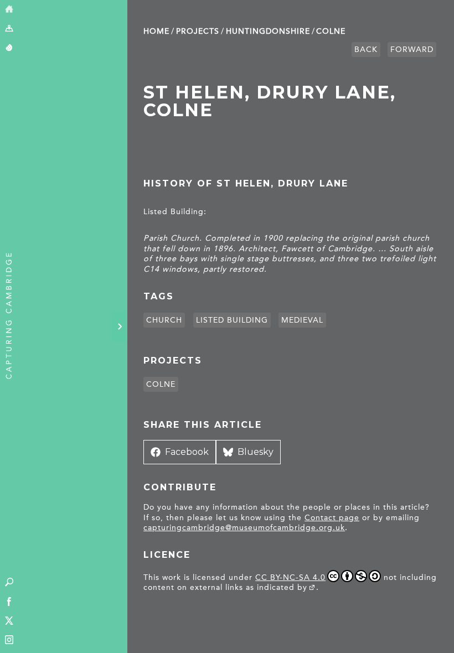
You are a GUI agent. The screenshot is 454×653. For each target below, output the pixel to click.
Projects (197, 31)
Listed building (232, 320)
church (164, 320)
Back (366, 49)
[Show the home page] (9, 9)
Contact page (332, 517)
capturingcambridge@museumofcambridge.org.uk (244, 527)
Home (156, 31)
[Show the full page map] (9, 29)
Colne (330, 31)
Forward (412, 49)
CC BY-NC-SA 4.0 (290, 577)
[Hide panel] (119, 326)
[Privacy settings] (9, 48)
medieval (302, 320)
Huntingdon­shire (268, 31)
